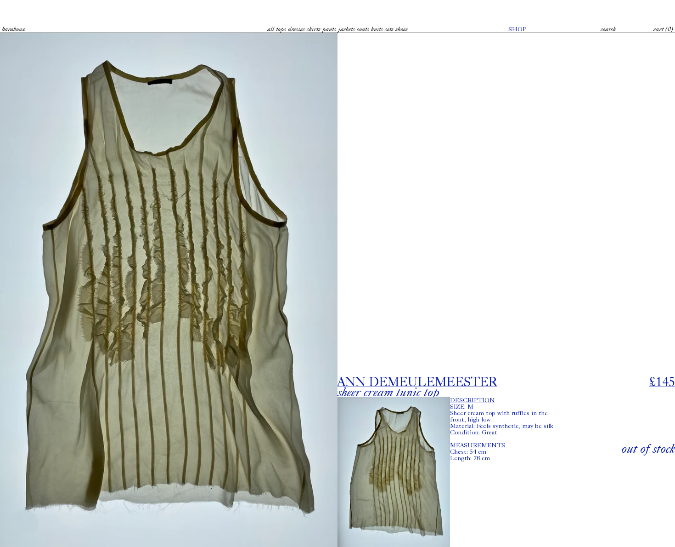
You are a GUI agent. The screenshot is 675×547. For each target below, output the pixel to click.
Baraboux (13, 29)
